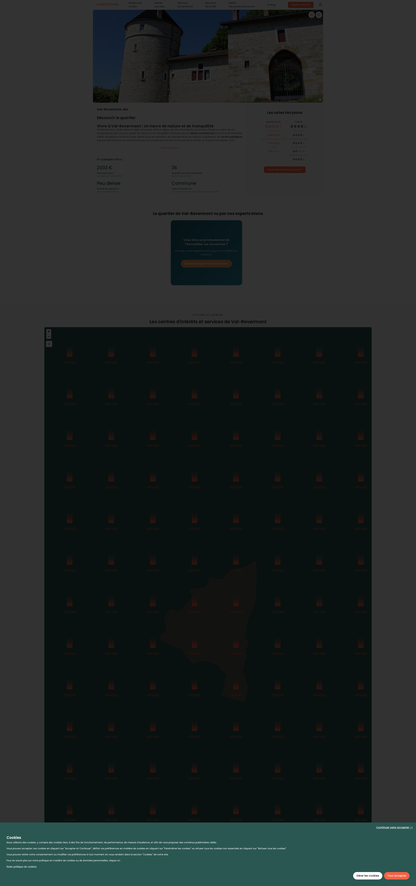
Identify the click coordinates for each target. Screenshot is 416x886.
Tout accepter (396, 876)
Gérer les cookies (367, 876)
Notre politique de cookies (21, 866)
